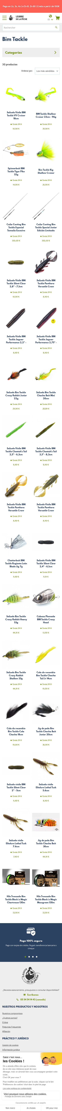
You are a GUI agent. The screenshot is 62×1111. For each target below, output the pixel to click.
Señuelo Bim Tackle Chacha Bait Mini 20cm (46, 386)
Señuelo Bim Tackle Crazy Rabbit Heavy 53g (16, 610)
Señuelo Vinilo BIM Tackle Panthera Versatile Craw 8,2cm (16, 498)
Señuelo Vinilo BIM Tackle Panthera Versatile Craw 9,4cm (46, 274)
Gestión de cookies (10, 1045)
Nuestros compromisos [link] (12, 1013)
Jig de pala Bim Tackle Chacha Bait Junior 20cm (46, 722)
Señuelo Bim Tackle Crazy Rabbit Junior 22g (16, 386)
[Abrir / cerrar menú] (4, 18)
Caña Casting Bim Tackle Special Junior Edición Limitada (46, 218)
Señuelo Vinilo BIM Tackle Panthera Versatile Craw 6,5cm (46, 498)
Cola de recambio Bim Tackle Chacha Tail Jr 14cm (46, 666)
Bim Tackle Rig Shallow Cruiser (46, 162)
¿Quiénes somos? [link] (9, 1018)
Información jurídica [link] (11, 1050)
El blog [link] (5, 1022)
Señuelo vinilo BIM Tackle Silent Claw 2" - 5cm (16, 778)
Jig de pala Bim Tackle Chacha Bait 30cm (46, 834)
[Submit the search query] (56, 27)
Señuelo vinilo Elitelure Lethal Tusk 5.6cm (46, 778)
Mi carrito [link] (57, 18)
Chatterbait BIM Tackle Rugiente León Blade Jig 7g (16, 554)
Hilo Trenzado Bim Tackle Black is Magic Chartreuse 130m (16, 890)
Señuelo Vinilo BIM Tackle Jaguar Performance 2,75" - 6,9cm (46, 330)
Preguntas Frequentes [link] (11, 1027)
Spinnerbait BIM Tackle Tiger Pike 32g (16, 162)
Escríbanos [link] (32, 994)
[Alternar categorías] (31, 52)
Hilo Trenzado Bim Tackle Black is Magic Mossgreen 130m (46, 890)
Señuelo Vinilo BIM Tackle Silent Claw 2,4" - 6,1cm (46, 554)
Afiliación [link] (6, 1031)
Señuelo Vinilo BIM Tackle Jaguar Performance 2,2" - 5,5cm (16, 330)
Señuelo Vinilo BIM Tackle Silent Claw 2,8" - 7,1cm (16, 274)
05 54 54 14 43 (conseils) (33, 999)
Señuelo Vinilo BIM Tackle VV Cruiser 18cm (16, 106)
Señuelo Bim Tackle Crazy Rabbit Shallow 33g (16, 666)
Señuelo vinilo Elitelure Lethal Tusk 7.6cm (16, 834)
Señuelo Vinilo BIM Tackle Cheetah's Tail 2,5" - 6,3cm (16, 442)
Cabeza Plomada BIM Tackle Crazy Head (46, 610)
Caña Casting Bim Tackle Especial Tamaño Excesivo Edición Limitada (16, 218)
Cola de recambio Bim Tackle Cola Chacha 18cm (16, 722)
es (49, 19)
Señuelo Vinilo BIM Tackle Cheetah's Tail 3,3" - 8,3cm (46, 442)
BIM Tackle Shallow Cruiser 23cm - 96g (46, 106)
